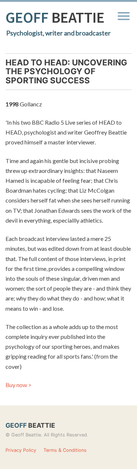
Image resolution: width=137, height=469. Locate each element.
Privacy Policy (20, 450)
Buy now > (18, 384)
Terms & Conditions (65, 450)
